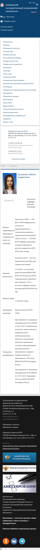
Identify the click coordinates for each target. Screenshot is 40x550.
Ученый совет (8, 51)
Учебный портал (7, 30)
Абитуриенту (7, 93)
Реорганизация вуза (10, 112)
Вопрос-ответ (8, 122)
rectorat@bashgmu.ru (11, 419)
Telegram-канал (9, 21)
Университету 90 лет (10, 61)
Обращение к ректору (11, 48)
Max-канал (10, 17)
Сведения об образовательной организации (19, 90)
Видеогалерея (8, 106)
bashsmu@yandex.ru (10, 416)
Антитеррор (7, 87)
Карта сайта (7, 103)
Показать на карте (18, 159)
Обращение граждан (11, 96)
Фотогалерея (8, 99)
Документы (7, 67)
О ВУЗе (3, 166)
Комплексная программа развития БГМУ (18, 83)
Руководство (8, 42)
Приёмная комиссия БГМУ (18, 131)
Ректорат (6, 45)
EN (34, 3)
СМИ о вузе (7, 74)
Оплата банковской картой (13, 109)
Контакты (6, 443)
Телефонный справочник (12, 64)
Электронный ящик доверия (13, 80)
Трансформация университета (14, 115)
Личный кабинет (7, 27)
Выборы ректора (9, 55)
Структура (6, 71)
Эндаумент (7, 119)
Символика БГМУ (9, 77)
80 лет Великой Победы (12, 58)
